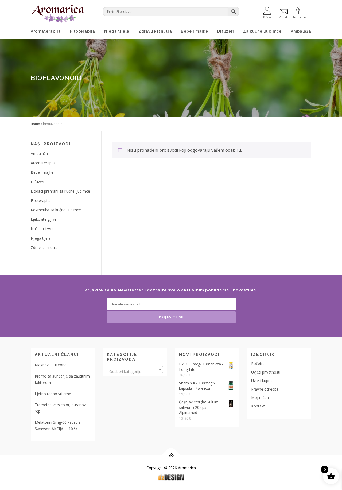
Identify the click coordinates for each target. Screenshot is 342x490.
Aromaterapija (46, 31)
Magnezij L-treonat (51, 364)
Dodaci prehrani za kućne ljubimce (60, 191)
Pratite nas (299, 17)
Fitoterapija (82, 31)
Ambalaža (301, 31)
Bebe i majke (194, 31)
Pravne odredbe (265, 389)
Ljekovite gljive (43, 219)
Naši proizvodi (43, 228)
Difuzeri (225, 31)
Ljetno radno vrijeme (53, 393)
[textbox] (135, 371)
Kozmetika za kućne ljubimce (56, 209)
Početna (258, 363)
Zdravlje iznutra (155, 31)
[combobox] (135, 369)
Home (35, 124)
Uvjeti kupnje (262, 380)
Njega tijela (116, 31)
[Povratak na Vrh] (171, 455)
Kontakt (258, 406)
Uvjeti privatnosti (265, 372)
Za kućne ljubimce (262, 31)
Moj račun (260, 397)
